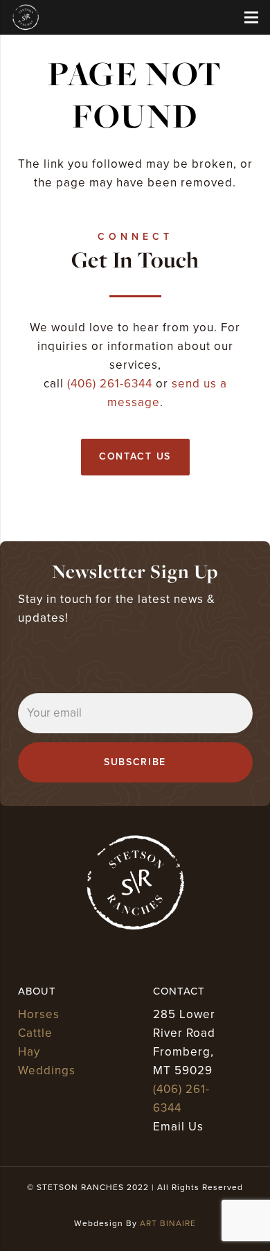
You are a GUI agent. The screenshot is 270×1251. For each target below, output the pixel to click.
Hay (29, 1051)
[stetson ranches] (25, 17)
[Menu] (251, 17)
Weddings (46, 1070)
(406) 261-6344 (109, 383)
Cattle (35, 1033)
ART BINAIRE (168, 1223)
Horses (39, 1014)
